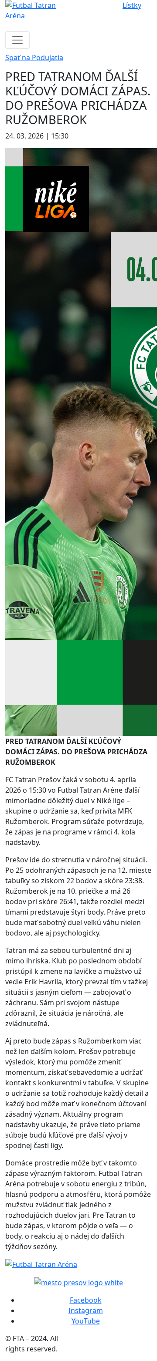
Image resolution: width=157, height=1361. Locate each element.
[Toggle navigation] (17, 40)
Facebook (86, 1300)
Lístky (132, 5)
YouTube (86, 1321)
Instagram (85, 1310)
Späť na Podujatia (34, 57)
